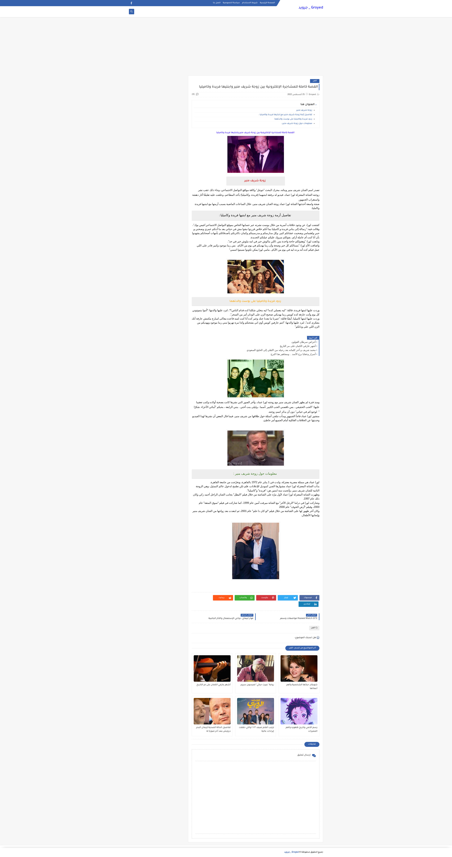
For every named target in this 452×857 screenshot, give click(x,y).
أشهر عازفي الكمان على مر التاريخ (298, 346)
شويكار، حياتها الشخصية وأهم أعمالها (301, 687)
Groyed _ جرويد (311, 8)
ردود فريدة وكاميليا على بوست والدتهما (293, 119)
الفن (315, 81)
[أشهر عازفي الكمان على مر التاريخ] (212, 668)
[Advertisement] (226, 48)
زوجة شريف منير (304, 110)
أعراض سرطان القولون (304, 342)
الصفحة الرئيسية (267, 3)
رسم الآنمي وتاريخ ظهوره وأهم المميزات (301, 729)
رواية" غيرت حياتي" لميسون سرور (257, 685)
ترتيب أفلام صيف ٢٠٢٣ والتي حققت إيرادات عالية (256, 729)
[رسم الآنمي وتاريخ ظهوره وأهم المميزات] (299, 711)
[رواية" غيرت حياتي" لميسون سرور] (255, 668)
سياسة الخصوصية (231, 3)
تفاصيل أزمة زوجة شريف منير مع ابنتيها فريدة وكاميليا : (285, 115)
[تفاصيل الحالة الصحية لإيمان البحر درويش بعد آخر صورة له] (212, 711)
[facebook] (131, 3)
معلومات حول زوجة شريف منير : (296, 124)
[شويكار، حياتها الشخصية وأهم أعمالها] (299, 668)
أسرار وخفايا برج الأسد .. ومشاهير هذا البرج (293, 354)
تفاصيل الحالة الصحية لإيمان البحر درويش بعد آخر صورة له (213, 729)
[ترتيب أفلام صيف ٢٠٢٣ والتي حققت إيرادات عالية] (255, 711)
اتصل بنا (217, 3)
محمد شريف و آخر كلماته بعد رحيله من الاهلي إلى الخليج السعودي (281, 350)
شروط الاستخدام (250, 3)
